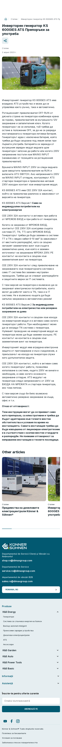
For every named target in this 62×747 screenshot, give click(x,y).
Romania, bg (11, 590)
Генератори (8, 616)
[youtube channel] (5, 721)
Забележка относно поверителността (19, 742)
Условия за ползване (12, 738)
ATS (5, 640)
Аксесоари (8, 644)
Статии (14, 19)
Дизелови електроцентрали (16, 635)
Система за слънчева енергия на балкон (22, 621)
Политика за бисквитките (14, 733)
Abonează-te (31, 709)
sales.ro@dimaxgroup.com (17, 581)
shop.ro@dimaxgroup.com (17, 560)
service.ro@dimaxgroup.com (18, 570)
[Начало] (5, 19)
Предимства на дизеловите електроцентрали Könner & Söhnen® (20, 511)
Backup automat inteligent (15, 626)
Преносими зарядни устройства (18, 630)
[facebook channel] (11, 721)
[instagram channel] (18, 721)
